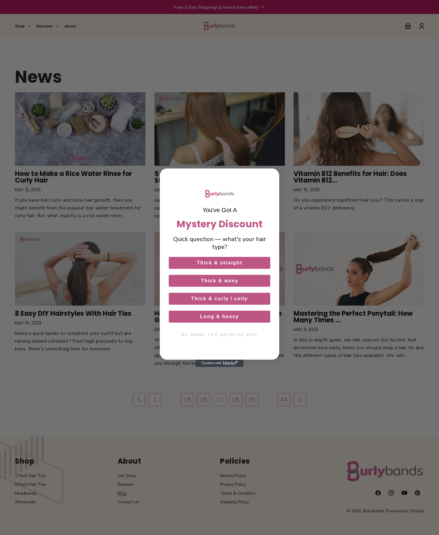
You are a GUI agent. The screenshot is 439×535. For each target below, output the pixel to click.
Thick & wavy (219, 280)
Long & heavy (219, 316)
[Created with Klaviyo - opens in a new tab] (219, 363)
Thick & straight (219, 262)
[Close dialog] (271, 175)
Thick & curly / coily (219, 298)
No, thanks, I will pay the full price (219, 334)
